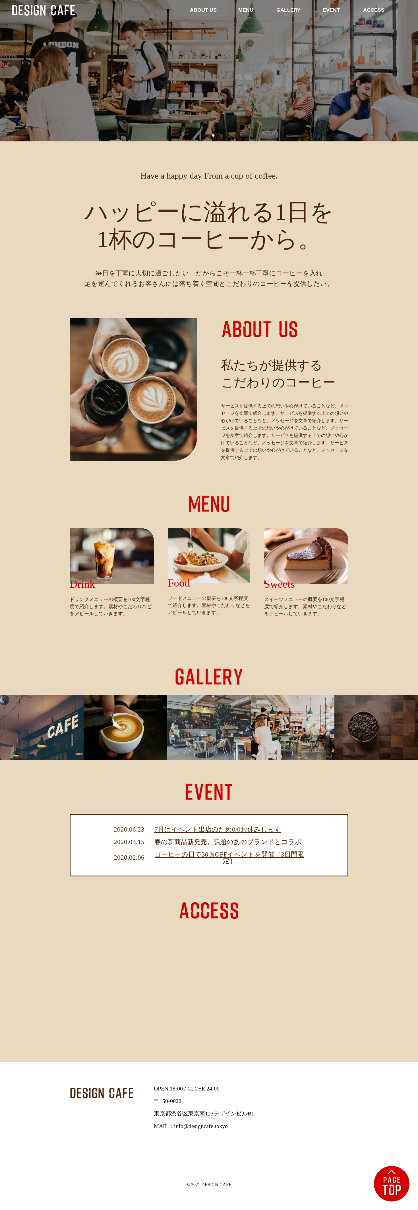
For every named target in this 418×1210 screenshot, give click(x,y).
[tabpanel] (209, 70)
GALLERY (288, 10)
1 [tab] (205, 136)
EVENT (331, 10)
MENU (245, 10)
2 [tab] (213, 136)
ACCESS (373, 10)
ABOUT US (203, 10)
